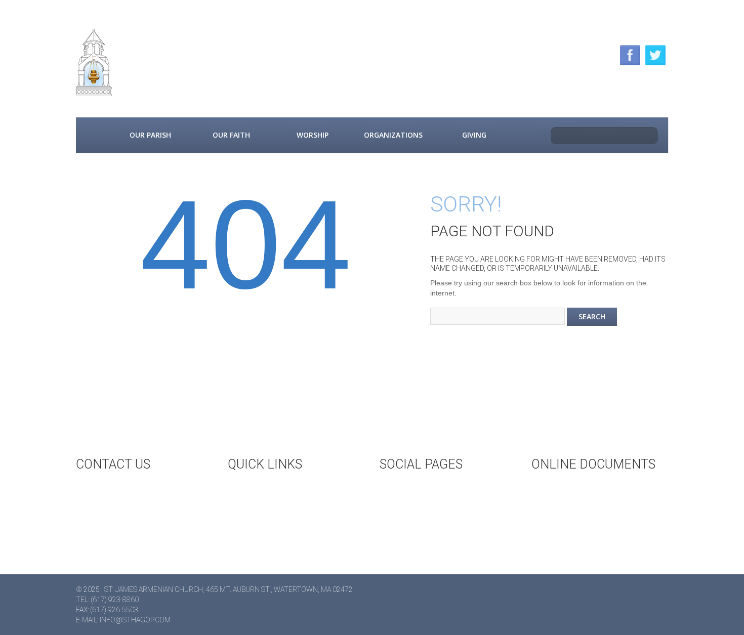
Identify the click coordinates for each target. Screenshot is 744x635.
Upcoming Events (279, 489)
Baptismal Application (592, 505)
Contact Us (116, 489)
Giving (474, 135)
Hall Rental (268, 505)
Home (92, 135)
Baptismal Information (594, 522)
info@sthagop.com (135, 620)
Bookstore (267, 522)
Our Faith (231, 135)
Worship (312, 135)
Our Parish (150, 135)
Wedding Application (589, 489)
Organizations (393, 135)
